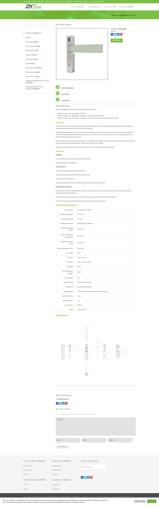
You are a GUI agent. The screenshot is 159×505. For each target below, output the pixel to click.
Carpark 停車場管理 (31, 55)
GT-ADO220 (55, 484)
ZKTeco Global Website (30, 1)
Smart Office (98, 497)
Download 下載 (110, 7)
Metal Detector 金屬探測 (33, 72)
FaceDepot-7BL (28, 470)
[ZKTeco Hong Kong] (33, 6)
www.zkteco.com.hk (63, 399)
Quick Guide (65, 100)
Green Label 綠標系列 (32, 42)
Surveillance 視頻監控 (32, 59)
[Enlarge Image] (82, 29)
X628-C (25, 489)
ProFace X (26, 474)
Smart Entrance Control (126, 497)
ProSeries (107, 497)
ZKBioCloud (114, 497)
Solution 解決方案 (49, 1)
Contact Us (85, 497)
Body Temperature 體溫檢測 (34, 68)
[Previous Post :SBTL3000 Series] (30, 23)
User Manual (65, 94)
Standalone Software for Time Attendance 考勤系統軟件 (34, 88)
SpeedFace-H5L (28, 465)
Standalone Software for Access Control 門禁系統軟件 (37, 81)
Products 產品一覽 (94, 7)
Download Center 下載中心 (81, 1)
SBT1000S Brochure (68, 88)
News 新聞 (40, 1)
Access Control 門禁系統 (33, 46)
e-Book (92, 497)
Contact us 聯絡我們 (126, 7)
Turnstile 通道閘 (121, 29)
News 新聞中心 (75, 497)
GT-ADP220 (55, 489)
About (29, 497)
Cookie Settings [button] (140, 501)
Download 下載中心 (64, 497)
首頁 (24, 497)
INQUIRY (118, 40)
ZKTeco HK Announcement (97, 1)
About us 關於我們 (77, 7)
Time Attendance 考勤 (32, 50)
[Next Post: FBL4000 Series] (44, 23)
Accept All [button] (152, 501)
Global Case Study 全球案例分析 (64, 1)
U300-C (25, 484)
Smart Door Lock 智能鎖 (33, 76)
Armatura (28, 37)
